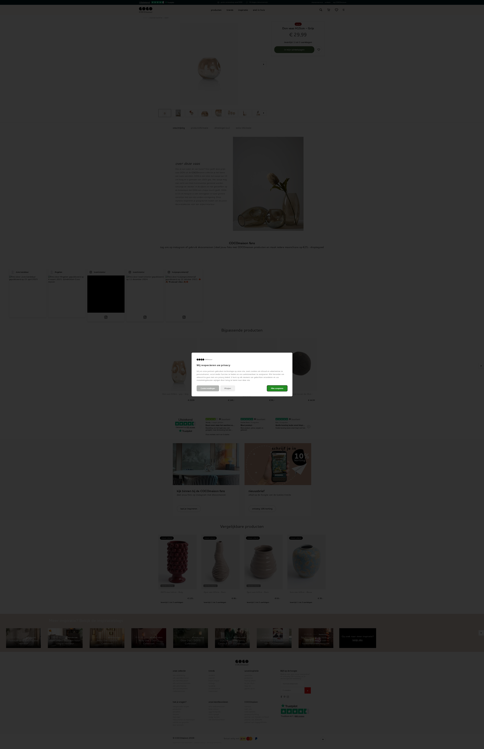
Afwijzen (227, 388)
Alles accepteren (277, 388)
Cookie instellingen (208, 388)
